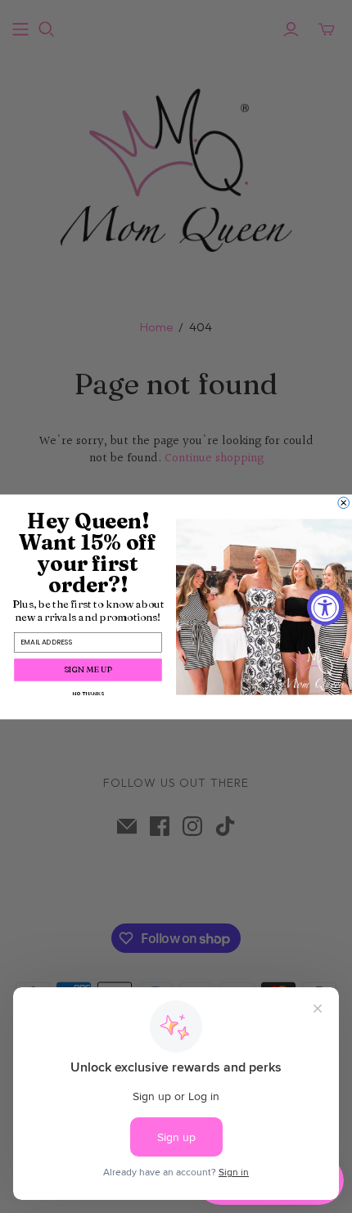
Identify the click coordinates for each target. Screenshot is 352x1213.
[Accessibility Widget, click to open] (325, 606)
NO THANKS (87, 693)
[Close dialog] (344, 502)
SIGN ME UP (88, 669)
